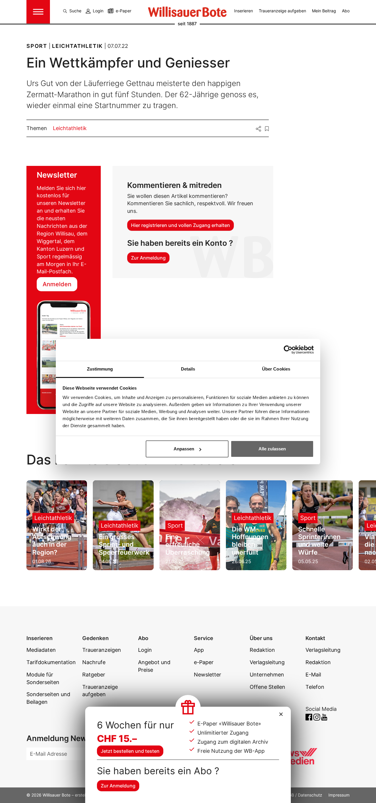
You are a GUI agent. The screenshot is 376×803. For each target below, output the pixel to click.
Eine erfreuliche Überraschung (187, 544)
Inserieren (243, 10)
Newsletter (207, 674)
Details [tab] (188, 368)
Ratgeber (93, 674)
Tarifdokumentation (51, 662)
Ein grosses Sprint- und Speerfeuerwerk (124, 544)
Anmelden (57, 284)
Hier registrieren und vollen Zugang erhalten (180, 225)
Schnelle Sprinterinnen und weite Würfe (319, 540)
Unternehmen (267, 674)
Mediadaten (41, 650)
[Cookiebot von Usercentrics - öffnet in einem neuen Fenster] (288, 349)
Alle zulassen (272, 448)
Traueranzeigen (101, 650)
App (199, 650)
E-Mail (313, 674)
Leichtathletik (70, 128)
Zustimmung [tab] (100, 368)
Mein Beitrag (324, 10)
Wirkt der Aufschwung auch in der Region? (51, 540)
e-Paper (123, 10)
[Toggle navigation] (38, 11)
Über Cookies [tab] (276, 368)
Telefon (315, 687)
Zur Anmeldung (118, 786)
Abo (346, 10)
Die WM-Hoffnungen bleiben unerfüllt (250, 540)
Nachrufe (93, 662)
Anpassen (184, 448)
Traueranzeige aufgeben (282, 10)
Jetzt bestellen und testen (130, 751)
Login (98, 10)
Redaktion (262, 650)
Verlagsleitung (267, 662)
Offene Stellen (267, 687)
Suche (75, 10)
